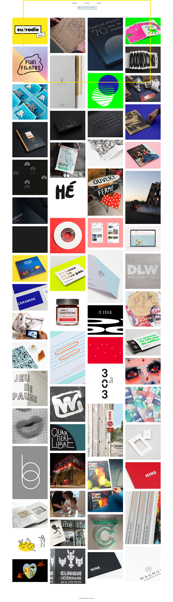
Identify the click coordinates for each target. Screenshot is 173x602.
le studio (87, 3)
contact (99, 3)
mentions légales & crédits (86, 598)
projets (74, 3)
